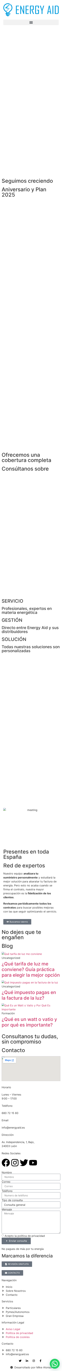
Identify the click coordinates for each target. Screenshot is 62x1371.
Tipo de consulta (12, 1200)
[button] (31, 22)
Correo (6, 1181)
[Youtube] (33, 1163)
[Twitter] (24, 1163)
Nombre (7, 1172)
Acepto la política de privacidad (25, 1235)
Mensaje (7, 1209)
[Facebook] (6, 1163)
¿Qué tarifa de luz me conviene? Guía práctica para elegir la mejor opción (31, 969)
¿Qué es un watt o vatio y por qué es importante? (29, 1022)
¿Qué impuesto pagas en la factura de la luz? (29, 995)
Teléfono (7, 1191)
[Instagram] (15, 1163)
